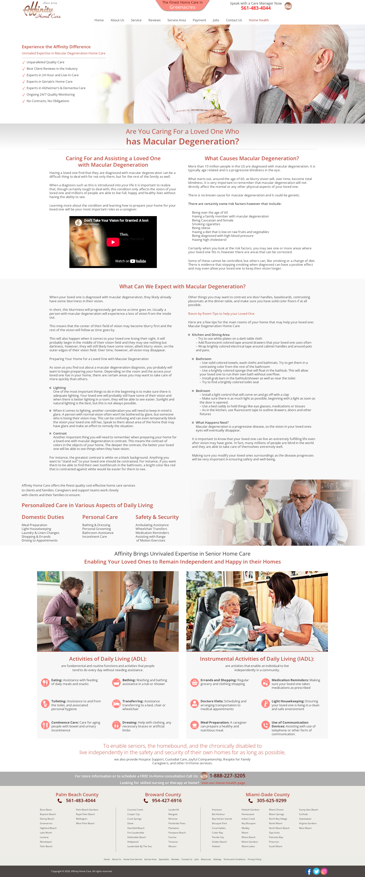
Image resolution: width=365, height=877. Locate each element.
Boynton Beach (48, 814)
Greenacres (46, 823)
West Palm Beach (85, 823)
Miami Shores (276, 809)
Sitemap (217, 859)
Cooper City (133, 814)
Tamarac (173, 841)
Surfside (303, 814)
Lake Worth (46, 832)
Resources (206, 859)
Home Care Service (132, 859)
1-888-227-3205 (227, 775)
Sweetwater (305, 818)
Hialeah (216, 846)
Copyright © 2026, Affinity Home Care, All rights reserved (81, 871)
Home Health (259, 20)
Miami (245, 832)
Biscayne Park (219, 823)
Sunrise (172, 837)
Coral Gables (219, 828)
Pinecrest (274, 841)
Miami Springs (276, 814)
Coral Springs (134, 818)
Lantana (44, 837)
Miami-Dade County (268, 794)
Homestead (248, 814)
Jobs (216, 20)
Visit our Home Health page (223, 783)
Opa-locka (274, 832)
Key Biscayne (249, 823)
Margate (173, 814)
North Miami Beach (279, 828)
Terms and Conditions (234, 859)
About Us (117, 20)
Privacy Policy (254, 859)
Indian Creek (248, 818)
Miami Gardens (250, 841)
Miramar (173, 818)
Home (99, 20)
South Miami (275, 846)
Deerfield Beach (135, 828)
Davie (130, 823)
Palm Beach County (77, 794)
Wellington (81, 818)
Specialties (164, 859)
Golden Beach (219, 841)
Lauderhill (173, 809)
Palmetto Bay (276, 837)
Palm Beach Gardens (87, 809)
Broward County (163, 794)
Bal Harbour (218, 814)
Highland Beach (48, 828)
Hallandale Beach (136, 837)
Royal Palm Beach (85, 814)
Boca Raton (46, 809)
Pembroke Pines (177, 823)
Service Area (176, 20)
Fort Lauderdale (135, 832)
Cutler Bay (217, 832)
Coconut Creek (135, 809)
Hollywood (132, 841)
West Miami (305, 828)
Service (136, 20)
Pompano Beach (177, 832)
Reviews (154, 20)
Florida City (218, 837)
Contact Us (234, 20)
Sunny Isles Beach (308, 809)
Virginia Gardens (308, 823)
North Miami (275, 823)
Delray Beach (47, 818)
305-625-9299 (271, 800)
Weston (172, 846)
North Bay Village (278, 818)
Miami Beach (249, 837)
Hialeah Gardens (250, 809)
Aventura (217, 809)
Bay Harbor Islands (222, 818)
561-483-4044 (81, 800)
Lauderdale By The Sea (139, 846)
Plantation (173, 828)
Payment (199, 20)
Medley (245, 828)
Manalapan (46, 841)
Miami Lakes (248, 846)
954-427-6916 (167, 800)
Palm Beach (46, 846)
